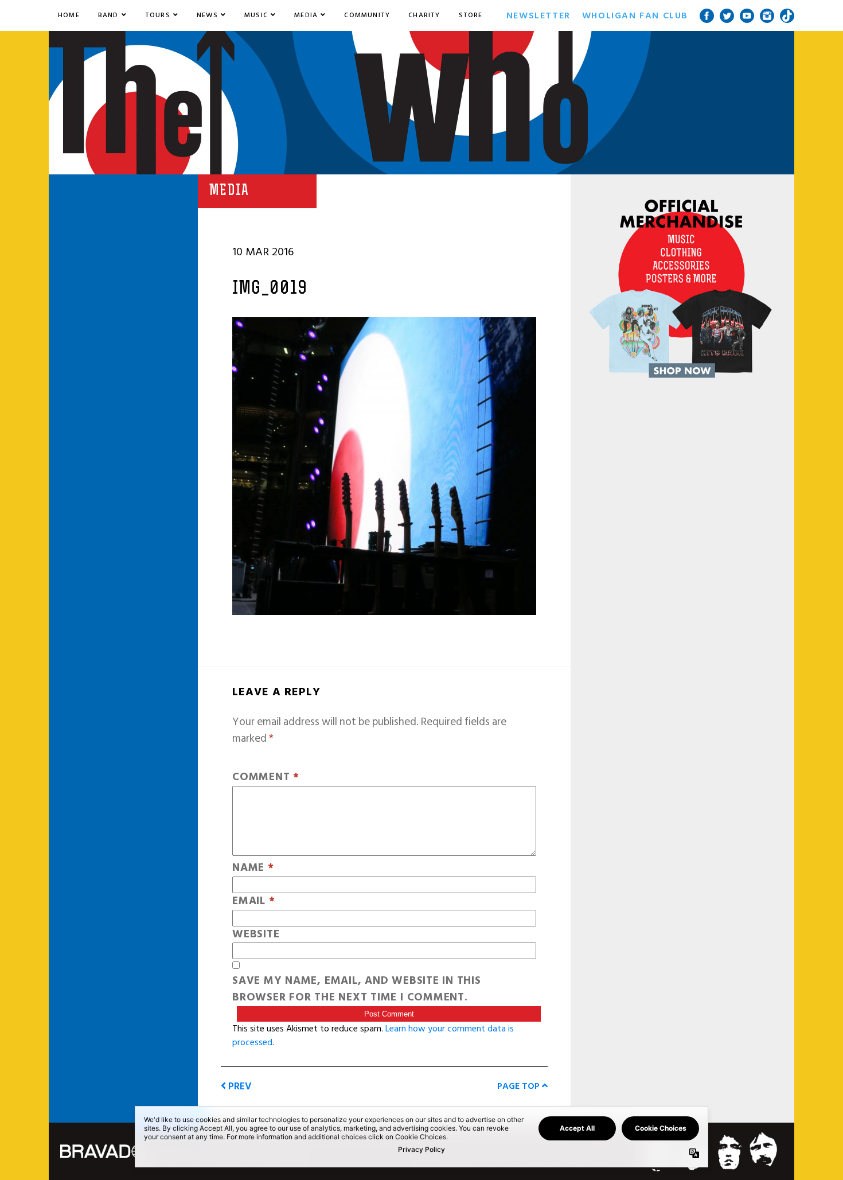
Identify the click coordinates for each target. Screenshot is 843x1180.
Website (255, 934)
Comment (265, 777)
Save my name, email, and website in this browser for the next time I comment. (356, 989)
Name (253, 868)
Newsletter (538, 15)
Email (253, 901)
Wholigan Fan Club (635, 15)
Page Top (519, 1086)
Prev (239, 1086)
